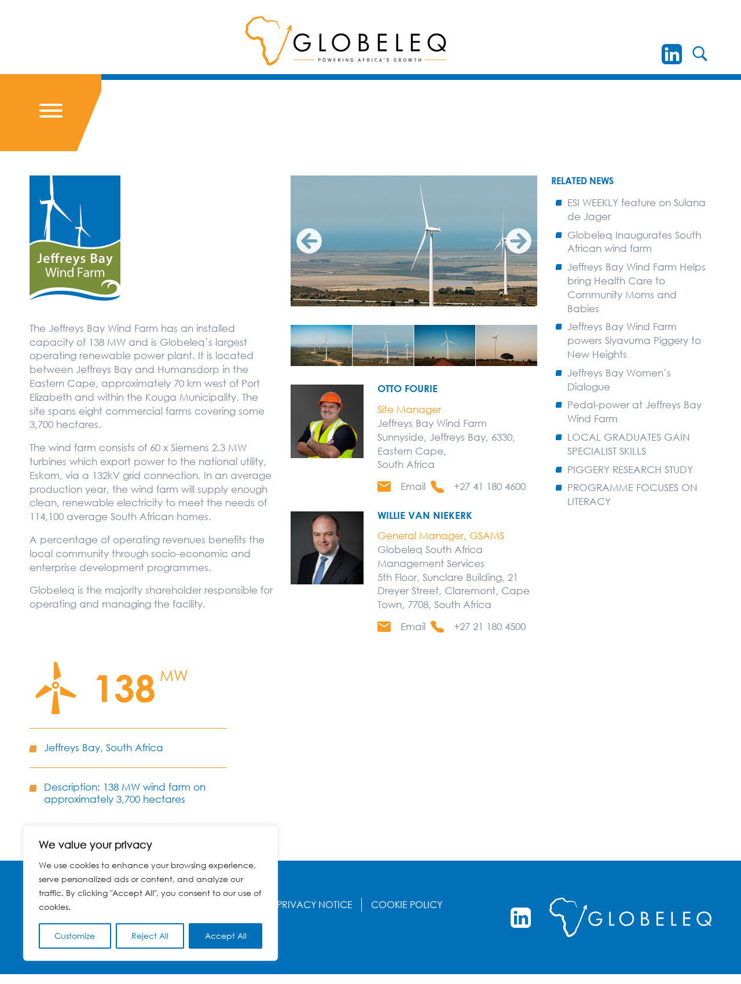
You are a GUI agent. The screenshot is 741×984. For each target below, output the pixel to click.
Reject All (149, 936)
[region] (150, 893)
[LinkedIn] (672, 54)
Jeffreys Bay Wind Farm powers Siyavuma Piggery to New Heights (634, 340)
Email (413, 486)
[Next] (518, 241)
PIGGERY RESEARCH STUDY (630, 469)
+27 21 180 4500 (490, 626)
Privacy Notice (315, 904)
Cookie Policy (406, 904)
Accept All (226, 936)
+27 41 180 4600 (490, 486)
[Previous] (309, 241)
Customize (74, 936)
